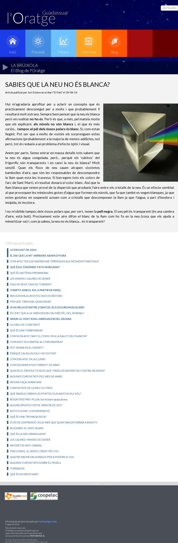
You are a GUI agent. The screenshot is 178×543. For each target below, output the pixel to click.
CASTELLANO (169, 8)
